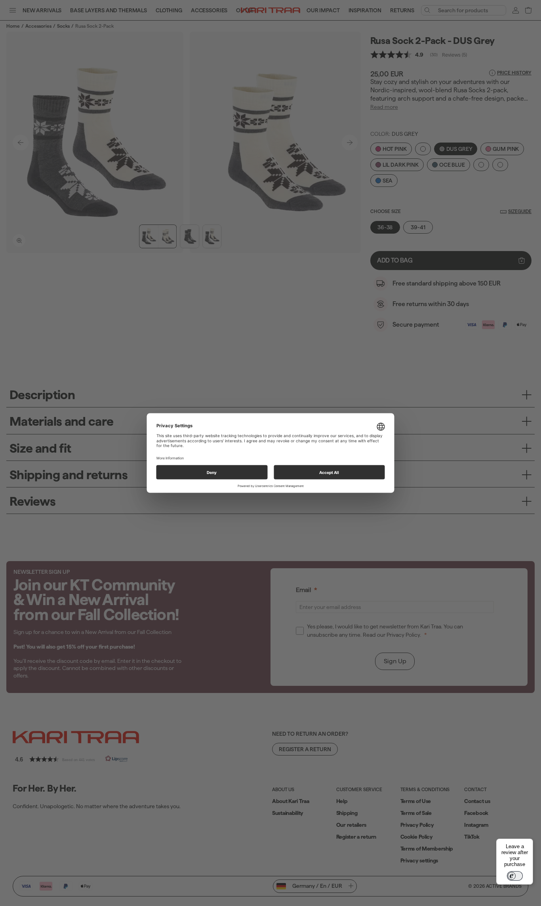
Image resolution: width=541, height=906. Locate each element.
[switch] (515, 876)
